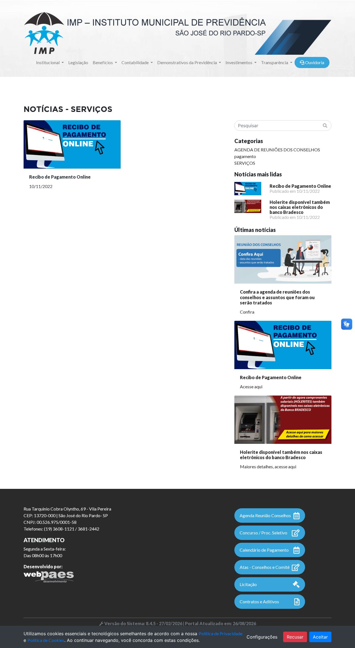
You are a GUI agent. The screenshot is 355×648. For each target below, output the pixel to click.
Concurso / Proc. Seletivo (263, 532)
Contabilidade (135, 62)
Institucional (48, 62)
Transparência (275, 62)
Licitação (248, 584)
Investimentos (239, 62)
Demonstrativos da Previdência (187, 62)
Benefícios (103, 62)
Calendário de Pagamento (264, 549)
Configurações (262, 637)
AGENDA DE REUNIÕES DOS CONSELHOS (277, 149)
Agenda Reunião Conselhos (265, 515)
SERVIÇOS (244, 163)
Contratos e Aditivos (259, 601)
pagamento (245, 156)
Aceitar (320, 637)
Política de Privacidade (220, 633)
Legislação (78, 62)
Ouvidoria (314, 62)
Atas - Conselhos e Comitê (265, 567)
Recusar (295, 637)
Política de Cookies (45, 640)
